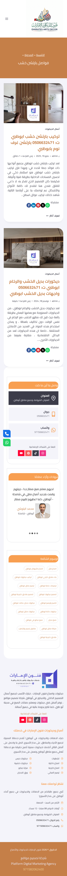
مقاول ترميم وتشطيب (27, 628)
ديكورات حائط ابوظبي (48, 611)
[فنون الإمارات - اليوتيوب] (21, 453)
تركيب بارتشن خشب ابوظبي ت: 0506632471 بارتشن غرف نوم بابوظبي (35, 142)
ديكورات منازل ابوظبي (26, 611)
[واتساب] (7, 442)
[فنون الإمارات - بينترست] (28, 453)
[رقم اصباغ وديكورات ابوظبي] (7, 433)
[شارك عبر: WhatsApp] (47, 205)
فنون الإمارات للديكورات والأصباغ (25, 849)
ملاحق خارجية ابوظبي (48, 637)
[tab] (37, 533)
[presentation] (33, 103)
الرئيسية (40, 55)
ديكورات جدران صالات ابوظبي (24, 603)
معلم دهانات (28, 702)
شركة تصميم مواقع (14, 698)
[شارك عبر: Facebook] (28, 205)
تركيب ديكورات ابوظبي (22, 577)
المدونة (28, 55)
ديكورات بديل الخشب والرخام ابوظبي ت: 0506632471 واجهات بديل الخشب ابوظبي (34, 287)
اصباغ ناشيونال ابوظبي (34, 568)
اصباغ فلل (52, 568)
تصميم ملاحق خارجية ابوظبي (22, 594)
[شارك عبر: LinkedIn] (33, 205)
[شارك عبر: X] (43, 205)
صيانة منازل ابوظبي (48, 628)
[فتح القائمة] (7, 18)
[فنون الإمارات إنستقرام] (43, 453)
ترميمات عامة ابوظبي (48, 585)
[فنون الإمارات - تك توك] (35, 453)
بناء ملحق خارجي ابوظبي (46, 577)
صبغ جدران (52, 620)
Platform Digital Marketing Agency (33, 863)
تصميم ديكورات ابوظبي (47, 594)
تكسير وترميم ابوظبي (48, 603)
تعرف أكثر (53, 216)
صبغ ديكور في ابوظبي (34, 620)
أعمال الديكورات (52, 129)
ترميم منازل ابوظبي (26, 585)
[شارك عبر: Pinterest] (38, 205)
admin (55, 156)
